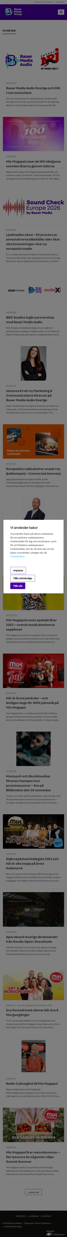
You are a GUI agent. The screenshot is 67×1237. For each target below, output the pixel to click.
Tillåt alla (18, 585)
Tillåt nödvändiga (22, 578)
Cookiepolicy (17, 556)
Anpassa (18, 570)
